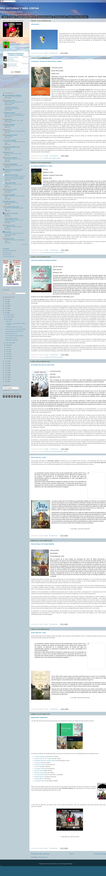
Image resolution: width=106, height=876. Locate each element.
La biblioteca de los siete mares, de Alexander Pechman (14, 220)
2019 (6, 361)
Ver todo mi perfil (15, 44)
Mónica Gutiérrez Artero (11, 218)
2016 (6, 368)
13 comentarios (53, 535)
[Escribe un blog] (62, 53)
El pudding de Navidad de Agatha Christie (13, 227)
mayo (7, 351)
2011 (6, 379)
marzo (8, 356)
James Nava (8, 232)
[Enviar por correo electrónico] (61, 53)
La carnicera (37, 762)
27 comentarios (53, 709)
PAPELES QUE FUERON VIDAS (12, 147)
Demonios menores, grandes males (44, 760)
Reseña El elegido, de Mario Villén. (14, 165)
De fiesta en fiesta (9, 125)
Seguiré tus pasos (39, 772)
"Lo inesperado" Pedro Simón (12, 108)
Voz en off (8, 130)
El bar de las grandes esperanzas (12, 57)
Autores (12, 17)
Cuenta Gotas (8, 119)
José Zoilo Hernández (57, 451)
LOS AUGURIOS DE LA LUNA (12, 206)
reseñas (58, 158)
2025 (6, 301)
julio (7, 347)
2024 (6, 304)
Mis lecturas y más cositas (19, 8)
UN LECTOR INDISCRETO (11, 164)
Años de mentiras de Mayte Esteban (44, 260)
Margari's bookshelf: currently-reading (15, 54)
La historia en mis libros (11, 213)
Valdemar (61, 252)
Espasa (46, 158)
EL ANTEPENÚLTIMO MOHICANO (13, 95)
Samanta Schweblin (12, 65)
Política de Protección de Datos (77, 17)
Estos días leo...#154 (38, 457)
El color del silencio (40, 764)
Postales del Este (39, 776)
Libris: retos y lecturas (11, 157)
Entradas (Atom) (43, 857)
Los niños (37, 766)
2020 (6, 313)
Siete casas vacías (12, 64)
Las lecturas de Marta (45, 17)
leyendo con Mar (9, 238)
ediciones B (47, 451)
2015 (6, 370)
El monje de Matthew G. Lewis (41, 166)
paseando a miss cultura (11, 175)
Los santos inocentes (40, 780)
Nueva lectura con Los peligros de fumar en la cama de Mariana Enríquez (15, 114)
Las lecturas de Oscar (9, 256)
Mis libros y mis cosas (11, 189)
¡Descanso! (35, 24)
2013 (6, 374)
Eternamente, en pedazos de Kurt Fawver (13, 184)
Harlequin (47, 357)
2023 (6, 306)
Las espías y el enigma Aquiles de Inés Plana (15, 142)
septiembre (9, 342)
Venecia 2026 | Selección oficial (13, 96)
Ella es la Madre (9, 136)
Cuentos (36, 778)
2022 (6, 308)
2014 (6, 372)
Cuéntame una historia (11, 107)
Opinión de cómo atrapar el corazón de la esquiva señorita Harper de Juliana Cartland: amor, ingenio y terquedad (15, 177)
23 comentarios (54, 250)
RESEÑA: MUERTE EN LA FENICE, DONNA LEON (15, 196)
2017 (6, 365)
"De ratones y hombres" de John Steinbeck (13, 159)
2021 (6, 310)
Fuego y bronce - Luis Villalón (12, 170)
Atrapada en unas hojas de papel (14, 169)
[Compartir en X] (64, 53)
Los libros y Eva (7, 252)
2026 (6, 299)
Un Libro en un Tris (10, 225)
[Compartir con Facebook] (65, 53)
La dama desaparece (40, 756)
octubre (8, 319)
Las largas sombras (39, 768)
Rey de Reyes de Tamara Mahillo (42, 544)
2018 (6, 363)
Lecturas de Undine (10, 194)
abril (7, 354)
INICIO (5, 17)
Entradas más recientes (40, 854)
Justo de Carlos (38, 770)
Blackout (7, 214)
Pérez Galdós (52, 158)
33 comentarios (54, 354)
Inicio (71, 854)
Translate (15, 390)
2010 (6, 381)
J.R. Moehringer (11, 60)
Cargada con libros (10, 112)
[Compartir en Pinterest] (67, 53)
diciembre (9, 315)
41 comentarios (53, 624)
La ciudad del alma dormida (42, 774)
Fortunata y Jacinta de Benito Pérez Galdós (46, 61)
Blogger (70, 863)
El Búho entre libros (10, 201)
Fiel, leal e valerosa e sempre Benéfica (15, 131)
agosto (8, 345)
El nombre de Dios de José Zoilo (42, 365)
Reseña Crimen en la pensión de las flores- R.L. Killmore (14, 102)
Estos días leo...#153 (38, 632)
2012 (6, 377)
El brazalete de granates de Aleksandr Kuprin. (15, 240)
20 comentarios (54, 156)
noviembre (9, 317)
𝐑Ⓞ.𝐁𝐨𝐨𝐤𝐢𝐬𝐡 (6, 248)
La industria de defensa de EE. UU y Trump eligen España (14, 233)
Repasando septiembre (39, 717)
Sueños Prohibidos (10, 124)
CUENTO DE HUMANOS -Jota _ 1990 (14, 120)
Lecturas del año (60, 17)
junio (7, 349)
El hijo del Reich (9, 190)
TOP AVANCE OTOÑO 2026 (11, 202)
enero (8, 358)
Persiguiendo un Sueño (11, 135)
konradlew (53, 863)
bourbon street (9, 152)
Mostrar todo (24, 244)
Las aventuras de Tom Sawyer (43, 758)
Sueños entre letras (10, 183)
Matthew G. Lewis (49, 252)
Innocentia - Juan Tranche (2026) (13, 153)
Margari (14, 42)
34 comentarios (53, 53)
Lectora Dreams (7, 254)
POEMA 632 (8, 148)
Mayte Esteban (54, 357)
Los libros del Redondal (9, 250)
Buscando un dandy (10, 100)
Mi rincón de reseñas (10, 140)
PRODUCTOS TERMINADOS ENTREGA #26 (14, 208)
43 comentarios (54, 449)
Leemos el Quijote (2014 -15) (26, 17)
